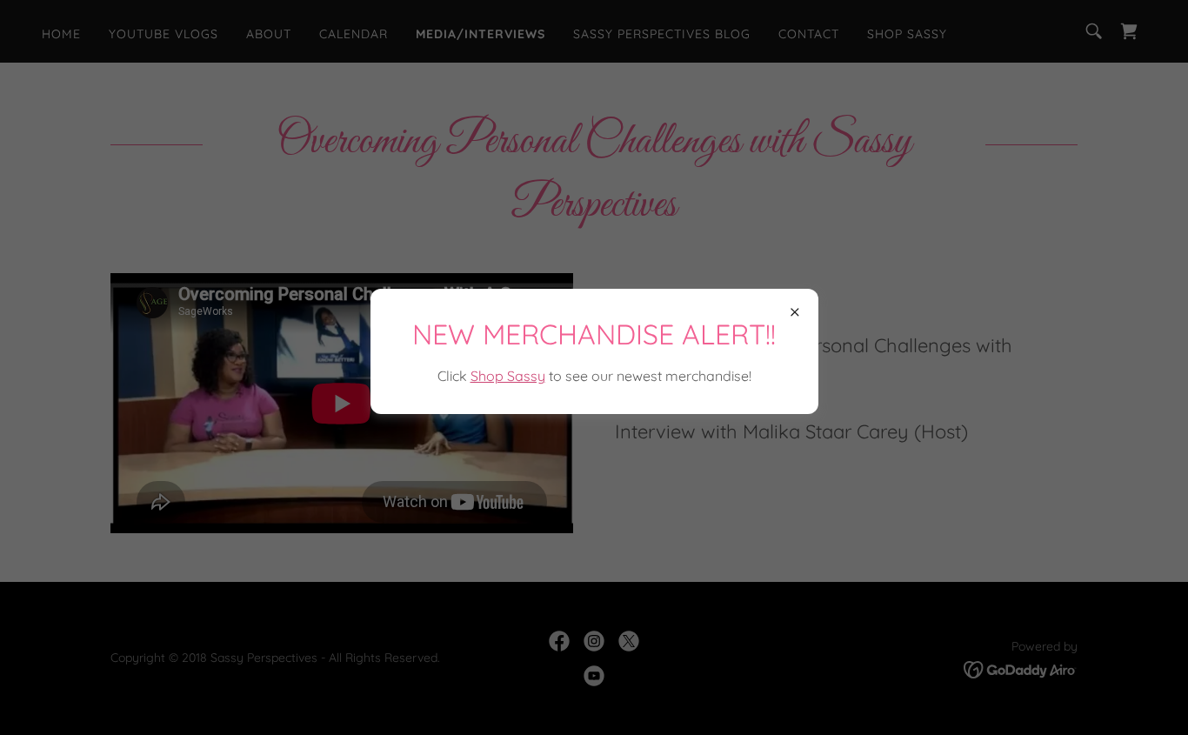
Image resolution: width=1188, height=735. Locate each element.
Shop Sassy (508, 375)
